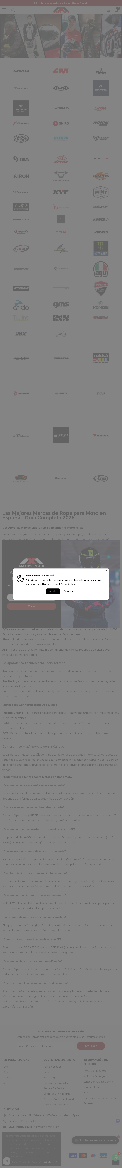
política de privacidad (50, 583)
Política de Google (69, 583)
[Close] (106, 570)
